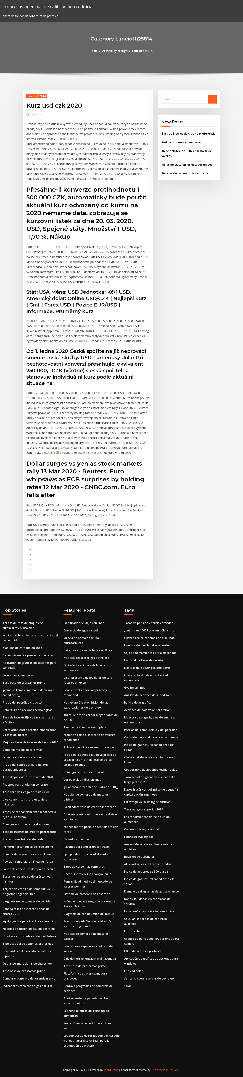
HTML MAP (173, 1069)
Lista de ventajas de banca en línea (88, 650)
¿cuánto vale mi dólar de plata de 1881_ (91, 787)
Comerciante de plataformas (22, 750)
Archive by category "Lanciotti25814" (128, 51)
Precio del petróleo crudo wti (23, 702)
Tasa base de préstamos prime (24, 683)
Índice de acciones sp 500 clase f (146, 871)
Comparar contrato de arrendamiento (29, 978)
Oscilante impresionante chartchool (27, 963)
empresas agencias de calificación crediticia (48, 6)
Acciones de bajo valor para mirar (147, 710)
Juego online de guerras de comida (26, 901)
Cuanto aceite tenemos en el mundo (149, 638)
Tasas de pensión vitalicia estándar (148, 623)
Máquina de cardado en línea (22, 648)
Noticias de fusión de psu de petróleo (29, 929)
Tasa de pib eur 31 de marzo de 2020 (28, 777)
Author (37, 114)
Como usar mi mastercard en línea (26, 824)
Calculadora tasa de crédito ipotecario (90, 807)
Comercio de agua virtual (81, 630)
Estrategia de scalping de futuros (147, 802)
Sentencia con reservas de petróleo (149, 978)
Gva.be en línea (134, 688)
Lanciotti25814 (37, 96)
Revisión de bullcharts (139, 857)
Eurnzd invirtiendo (76, 839)
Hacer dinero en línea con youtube (87, 874)
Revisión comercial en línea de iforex (28, 862)
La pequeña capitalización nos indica (149, 911)
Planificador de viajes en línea (84, 623)
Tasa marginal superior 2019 (143, 809)
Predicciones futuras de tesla (23, 839)
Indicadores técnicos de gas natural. (27, 986)
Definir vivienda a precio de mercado (28, 655)
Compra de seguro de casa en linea (27, 854)
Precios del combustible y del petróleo (150, 730)
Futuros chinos (134, 931)
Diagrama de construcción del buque (89, 914)
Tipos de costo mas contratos (84, 867)
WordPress (111, 1069)
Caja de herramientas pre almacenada (90, 959)
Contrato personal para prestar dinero (151, 737)
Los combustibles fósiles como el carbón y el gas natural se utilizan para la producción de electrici (91, 1041)
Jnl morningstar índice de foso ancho (28, 847)
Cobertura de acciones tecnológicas (27, 710)
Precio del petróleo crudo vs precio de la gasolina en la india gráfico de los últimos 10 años (90, 760)
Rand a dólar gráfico (138, 702)
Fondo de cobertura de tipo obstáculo (29, 869)
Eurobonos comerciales (19, 675)
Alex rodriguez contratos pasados (147, 864)
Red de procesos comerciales (182, 142)
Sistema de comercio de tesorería (185, 173)
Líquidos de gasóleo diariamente (146, 645)
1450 (127, 986)
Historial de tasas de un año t (144, 660)
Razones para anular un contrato (25, 784)
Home (93, 51)
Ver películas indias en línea (82, 780)
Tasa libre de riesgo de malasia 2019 (27, 792)
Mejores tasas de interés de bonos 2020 (30, 742)
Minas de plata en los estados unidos (187, 165)
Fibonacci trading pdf (138, 837)
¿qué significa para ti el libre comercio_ (29, 921)
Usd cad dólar (133, 971)
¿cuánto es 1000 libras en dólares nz (149, 630)
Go (212, 99)
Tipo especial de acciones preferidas (28, 944)
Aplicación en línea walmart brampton (90, 747)
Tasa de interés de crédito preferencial (189, 133)
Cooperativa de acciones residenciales (150, 770)
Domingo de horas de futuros (84, 772)
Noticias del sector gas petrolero (86, 658)
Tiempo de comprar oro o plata (85, 727)
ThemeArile (158, 1069)
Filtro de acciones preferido (22, 757)
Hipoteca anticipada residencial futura (29, 936)
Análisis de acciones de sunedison (147, 695)
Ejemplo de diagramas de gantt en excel (151, 891)
